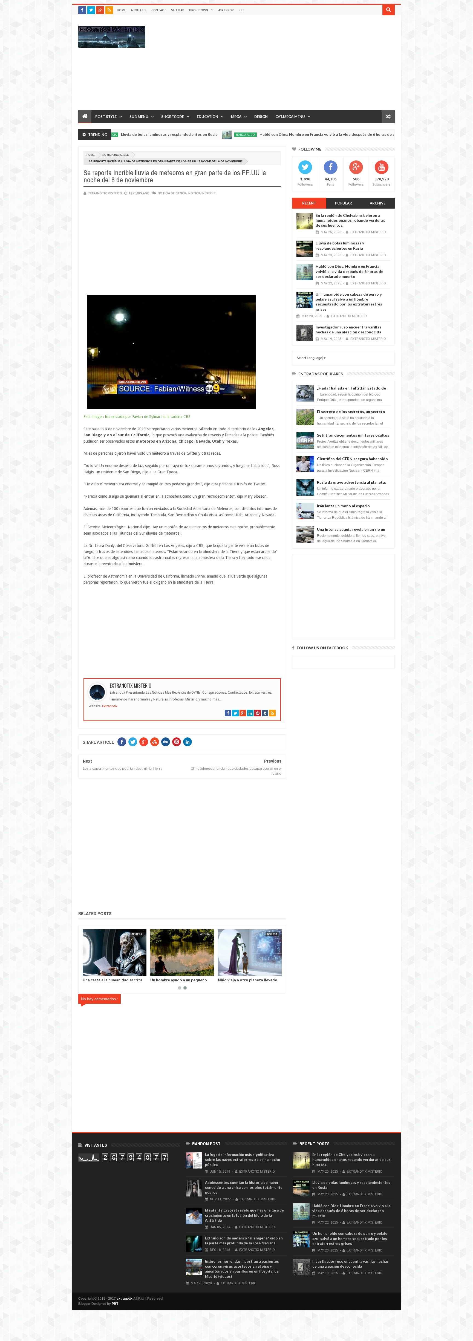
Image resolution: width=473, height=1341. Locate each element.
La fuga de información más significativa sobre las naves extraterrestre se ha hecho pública (242, 1159)
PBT (115, 1304)
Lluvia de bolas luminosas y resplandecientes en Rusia (128, 134)
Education (207, 116)
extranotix (124, 1298)
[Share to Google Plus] (84, 970)
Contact (158, 10)
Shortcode (172, 116)
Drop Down (198, 10)
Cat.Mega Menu (290, 116)
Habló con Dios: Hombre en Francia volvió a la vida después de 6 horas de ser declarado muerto (305, 134)
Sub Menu (138, 116)
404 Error (226, 10)
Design (261, 116)
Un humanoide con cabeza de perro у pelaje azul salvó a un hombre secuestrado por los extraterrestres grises (349, 302)
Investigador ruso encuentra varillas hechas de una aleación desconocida (348, 329)
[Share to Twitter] (146, 970)
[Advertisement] (295, 62)
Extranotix (109, 706)
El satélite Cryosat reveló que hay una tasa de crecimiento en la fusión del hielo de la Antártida (244, 1215)
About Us (138, 10)
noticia (122, 934)
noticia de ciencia (172, 193)
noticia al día (205, 135)
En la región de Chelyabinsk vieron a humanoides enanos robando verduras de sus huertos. (350, 220)
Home (121, 10)
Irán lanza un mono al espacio (343, 505)
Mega (236, 116)
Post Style (106, 116)
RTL (241, 10)
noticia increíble (115, 154)
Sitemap (177, 10)
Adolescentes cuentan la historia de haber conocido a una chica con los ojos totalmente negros (243, 1187)
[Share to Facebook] (140, 970)
